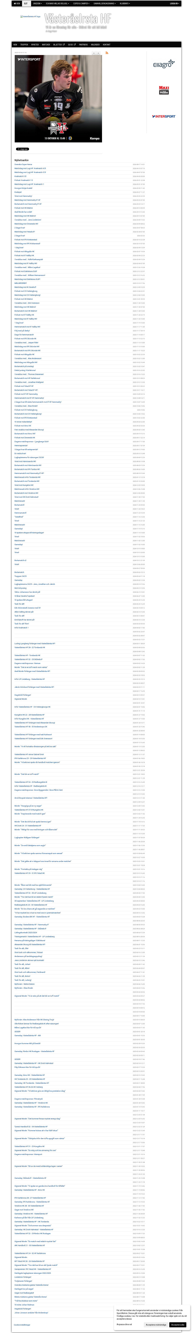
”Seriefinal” (19, 517)
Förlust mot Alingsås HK (24, 251)
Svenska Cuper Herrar (23, 164)
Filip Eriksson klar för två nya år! (27, 1067)
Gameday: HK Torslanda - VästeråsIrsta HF (32, 1083)
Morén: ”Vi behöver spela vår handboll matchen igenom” (37, 762)
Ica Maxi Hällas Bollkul (57, 3)
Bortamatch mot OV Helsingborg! (28, 414)
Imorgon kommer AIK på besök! (28, 1043)
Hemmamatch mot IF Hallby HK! (27, 327)
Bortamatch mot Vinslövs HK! (26, 493)
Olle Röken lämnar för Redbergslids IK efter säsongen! (37, 1024)
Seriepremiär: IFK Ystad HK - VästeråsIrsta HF (33, 1269)
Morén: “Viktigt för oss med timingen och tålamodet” (36, 830)
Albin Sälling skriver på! (24, 612)
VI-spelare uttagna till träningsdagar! (29, 533)
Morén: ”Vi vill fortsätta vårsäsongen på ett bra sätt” (35, 746)
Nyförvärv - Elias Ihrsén (24, 988)
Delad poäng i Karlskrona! (25, 370)
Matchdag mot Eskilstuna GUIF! (27, 279)
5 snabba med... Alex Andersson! (28, 358)
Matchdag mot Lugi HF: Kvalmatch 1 (29, 184)
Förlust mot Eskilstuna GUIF (26, 271)
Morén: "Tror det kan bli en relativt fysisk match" (34, 897)
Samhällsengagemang (104, 3)
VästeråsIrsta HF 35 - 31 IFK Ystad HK (30, 873)
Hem (18, 3)
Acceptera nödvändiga (156, 1325)
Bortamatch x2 (20, 560)
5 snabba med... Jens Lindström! (28, 220)
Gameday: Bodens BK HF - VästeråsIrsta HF (32, 917)
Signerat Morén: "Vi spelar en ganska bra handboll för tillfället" (40, 1186)
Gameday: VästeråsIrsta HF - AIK (28, 1035)
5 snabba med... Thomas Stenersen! (29, 374)
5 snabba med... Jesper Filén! (26, 343)
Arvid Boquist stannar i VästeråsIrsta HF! (31, 798)
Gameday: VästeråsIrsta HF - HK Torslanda (32, 1222)
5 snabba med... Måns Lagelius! (27, 267)
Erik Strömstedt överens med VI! (28, 608)
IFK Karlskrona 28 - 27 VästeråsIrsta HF (30, 1198)
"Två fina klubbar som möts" (26, 1301)
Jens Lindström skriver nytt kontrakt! (29, 960)
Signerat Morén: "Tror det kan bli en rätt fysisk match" (36, 1265)
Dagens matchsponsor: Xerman (27, 663)
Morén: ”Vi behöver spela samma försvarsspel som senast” (39, 853)
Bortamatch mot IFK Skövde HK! (28, 350)
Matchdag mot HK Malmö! (25, 216)
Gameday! (19, 529)
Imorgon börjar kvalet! (23, 188)
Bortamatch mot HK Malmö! (26, 311)
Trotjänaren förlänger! (23, 1281)
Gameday (18, 580)
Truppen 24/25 (20, 576)
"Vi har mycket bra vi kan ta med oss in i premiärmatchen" (38, 913)
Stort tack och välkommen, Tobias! (29, 952)
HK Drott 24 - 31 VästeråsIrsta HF (28, 826)
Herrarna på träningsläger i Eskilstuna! (30, 940)
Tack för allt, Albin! (22, 968)
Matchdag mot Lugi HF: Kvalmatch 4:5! (30, 168)
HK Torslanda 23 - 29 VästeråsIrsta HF (30, 1079)
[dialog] (152, 1317)
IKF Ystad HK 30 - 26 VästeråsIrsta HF (30, 1261)
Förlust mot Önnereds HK (25, 438)
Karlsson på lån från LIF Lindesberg (29, 1218)
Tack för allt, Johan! (22, 964)
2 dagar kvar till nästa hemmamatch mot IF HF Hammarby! (38, 402)
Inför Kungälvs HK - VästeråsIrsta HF (29, 719)
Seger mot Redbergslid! (24, 1293)
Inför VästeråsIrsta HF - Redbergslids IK (31, 786)
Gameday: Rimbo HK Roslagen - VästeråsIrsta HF (34, 1051)
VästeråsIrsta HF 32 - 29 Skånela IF (29, 659)
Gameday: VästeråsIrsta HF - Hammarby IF (32, 925)
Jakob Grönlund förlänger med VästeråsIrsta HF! (34, 687)
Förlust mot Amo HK (23, 426)
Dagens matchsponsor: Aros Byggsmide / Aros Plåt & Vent (39, 790)
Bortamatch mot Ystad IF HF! (26, 390)
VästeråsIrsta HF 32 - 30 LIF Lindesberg (30, 893)
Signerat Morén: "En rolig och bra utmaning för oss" (35, 1150)
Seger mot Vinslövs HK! (24, 1210)
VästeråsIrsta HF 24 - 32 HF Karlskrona (30, 1253)
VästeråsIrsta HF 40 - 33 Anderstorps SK (31, 727)
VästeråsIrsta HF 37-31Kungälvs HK (29, 810)
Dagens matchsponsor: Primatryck (29, 1099)
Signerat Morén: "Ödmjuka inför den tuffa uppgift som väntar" (40, 1138)
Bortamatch (19, 572)
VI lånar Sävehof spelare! (25, 596)
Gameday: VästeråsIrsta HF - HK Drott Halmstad (34, 1063)
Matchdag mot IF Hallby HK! (26, 263)
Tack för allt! (19, 604)
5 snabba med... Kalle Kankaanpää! (29, 259)
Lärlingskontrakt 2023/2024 (26, 933)
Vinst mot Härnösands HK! (25, 461)
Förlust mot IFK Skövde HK (25, 339)
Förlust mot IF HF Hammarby (26, 394)
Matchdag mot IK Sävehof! (25, 287)
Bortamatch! (19, 505)
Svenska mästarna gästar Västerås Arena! (31, 1285)
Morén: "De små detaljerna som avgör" (30, 845)
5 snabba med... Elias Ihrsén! (26, 406)
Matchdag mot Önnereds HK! (26, 224)
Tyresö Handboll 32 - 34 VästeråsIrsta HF (31, 1127)
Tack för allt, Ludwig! (23, 980)
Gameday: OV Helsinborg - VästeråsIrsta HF (32, 889)
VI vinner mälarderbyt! (23, 422)
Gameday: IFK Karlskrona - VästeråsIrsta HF (32, 1202)
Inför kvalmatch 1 (22, 628)
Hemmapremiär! (21, 445)
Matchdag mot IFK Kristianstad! (27, 244)
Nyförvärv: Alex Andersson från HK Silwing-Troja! (34, 1020)
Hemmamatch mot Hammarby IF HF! (29, 473)
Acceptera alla (177, 1325)
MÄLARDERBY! (21, 283)
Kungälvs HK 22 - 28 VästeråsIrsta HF (30, 715)
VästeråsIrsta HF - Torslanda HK (27, 655)
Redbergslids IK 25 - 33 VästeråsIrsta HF (31, 905)
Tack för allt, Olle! (21, 948)
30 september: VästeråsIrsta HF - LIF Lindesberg (34, 901)
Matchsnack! (20, 501)
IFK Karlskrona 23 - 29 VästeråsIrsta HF (30, 758)
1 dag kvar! (19, 247)
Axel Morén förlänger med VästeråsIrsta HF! (32, 671)
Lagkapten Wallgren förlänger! (27, 837)
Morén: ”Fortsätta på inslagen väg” (29, 869)
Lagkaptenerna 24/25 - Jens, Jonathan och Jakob (35, 584)
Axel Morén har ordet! (23, 212)
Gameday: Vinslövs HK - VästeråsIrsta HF (31, 1214)
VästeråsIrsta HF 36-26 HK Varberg (29, 1087)
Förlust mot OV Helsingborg (26, 291)
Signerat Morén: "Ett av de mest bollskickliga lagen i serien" (39, 1166)
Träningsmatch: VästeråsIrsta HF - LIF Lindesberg (35, 936)
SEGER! (17, 1032)
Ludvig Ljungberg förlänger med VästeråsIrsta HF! (35, 643)
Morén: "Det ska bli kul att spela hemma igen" (33, 822)
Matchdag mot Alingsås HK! (26, 362)
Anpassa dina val (124, 1324)
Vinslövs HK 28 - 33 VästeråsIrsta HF (29, 1206)
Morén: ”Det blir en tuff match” (27, 774)
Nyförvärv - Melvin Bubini (24, 984)
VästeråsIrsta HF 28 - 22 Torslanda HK (30, 647)
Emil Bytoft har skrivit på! (24, 620)
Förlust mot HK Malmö (24, 208)
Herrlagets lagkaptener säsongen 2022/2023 (33, 1273)
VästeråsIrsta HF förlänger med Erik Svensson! (33, 738)
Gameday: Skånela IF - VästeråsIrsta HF (30, 1178)
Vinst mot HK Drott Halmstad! (26, 497)
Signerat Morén (21, 699)
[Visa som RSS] (107, 53)
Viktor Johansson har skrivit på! (27, 592)
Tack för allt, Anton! (22, 976)
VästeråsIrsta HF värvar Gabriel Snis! (29, 754)
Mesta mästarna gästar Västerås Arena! (31, 1297)
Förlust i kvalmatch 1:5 (24, 180)
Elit (25, 3)
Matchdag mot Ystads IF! (25, 232)
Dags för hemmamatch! (24, 335)
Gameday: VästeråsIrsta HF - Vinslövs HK (31, 1103)
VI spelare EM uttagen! (24, 600)
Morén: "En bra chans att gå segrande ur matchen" (35, 909)
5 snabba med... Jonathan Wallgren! (29, 382)
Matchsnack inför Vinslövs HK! (27, 489)
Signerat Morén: (21, 1257)
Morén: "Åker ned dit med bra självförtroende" (33, 885)
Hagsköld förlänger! (23, 695)
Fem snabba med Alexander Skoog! (29, 430)
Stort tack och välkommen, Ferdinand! (30, 972)
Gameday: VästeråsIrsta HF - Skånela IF (30, 929)
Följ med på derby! (22, 331)
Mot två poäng (20, 588)
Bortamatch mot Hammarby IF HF (28, 204)
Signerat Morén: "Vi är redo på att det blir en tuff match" (37, 996)
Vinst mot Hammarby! (23, 196)
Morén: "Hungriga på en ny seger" (28, 806)
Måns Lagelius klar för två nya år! (28, 1028)
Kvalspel (18, 192)
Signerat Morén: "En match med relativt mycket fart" (35, 1241)
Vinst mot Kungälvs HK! (24, 485)
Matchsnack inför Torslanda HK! (28, 477)
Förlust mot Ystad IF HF (24, 386)
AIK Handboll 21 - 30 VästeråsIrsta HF (30, 1245)
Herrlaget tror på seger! (24, 1289)
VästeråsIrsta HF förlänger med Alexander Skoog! (35, 723)
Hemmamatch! (20, 513)
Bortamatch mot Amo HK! (25, 434)
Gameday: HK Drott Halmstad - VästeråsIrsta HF (34, 1229)
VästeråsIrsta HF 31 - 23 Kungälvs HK (30, 1146)
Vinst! (17, 509)
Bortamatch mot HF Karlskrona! (27, 378)
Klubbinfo (124, 3)
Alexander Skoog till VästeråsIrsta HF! (30, 944)
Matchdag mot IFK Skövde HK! (27, 346)
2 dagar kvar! (20, 228)
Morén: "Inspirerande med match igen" (30, 814)
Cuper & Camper (80, 3)
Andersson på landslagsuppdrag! (28, 956)
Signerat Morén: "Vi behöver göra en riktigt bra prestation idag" (40, 1091)
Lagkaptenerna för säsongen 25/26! (29, 457)
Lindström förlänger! (23, 1277)
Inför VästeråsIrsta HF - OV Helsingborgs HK (32, 707)
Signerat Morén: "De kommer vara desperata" (33, 1226)
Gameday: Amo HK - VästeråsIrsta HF (30, 1075)
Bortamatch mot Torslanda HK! (27, 481)
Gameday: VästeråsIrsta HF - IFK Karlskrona (32, 1107)
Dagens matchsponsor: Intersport (28, 1154)
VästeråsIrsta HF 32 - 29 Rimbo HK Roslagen (33, 1233)
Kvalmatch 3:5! (20, 176)
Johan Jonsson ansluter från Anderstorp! (31, 1313)
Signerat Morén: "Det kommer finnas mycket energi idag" (38, 1119)
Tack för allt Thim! (22, 624)
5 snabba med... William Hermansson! (30, 275)
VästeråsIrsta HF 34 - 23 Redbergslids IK (31, 782)
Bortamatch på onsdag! (24, 366)
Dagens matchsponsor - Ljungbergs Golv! (32, 442)
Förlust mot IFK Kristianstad (26, 240)
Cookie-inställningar (22, 1325)
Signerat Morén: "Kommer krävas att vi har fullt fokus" (36, 1131)
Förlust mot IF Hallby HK (24, 255)
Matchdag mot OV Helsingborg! (27, 295)
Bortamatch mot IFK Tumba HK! (27, 469)
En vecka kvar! (20, 453)
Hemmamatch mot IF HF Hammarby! (29, 398)
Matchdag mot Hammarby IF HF (27, 200)
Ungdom (36, 3)
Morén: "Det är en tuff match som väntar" (31, 667)
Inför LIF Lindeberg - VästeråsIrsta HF (30, 679)
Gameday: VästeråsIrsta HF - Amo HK (30, 1190)
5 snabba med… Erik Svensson (27, 303)
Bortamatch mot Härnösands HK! (28, 465)
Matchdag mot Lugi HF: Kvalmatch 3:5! (30, 172)
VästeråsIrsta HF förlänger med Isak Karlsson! (33, 735)
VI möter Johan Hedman (24, 1305)
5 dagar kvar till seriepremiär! (26, 449)
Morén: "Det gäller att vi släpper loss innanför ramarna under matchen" (43, 861)
